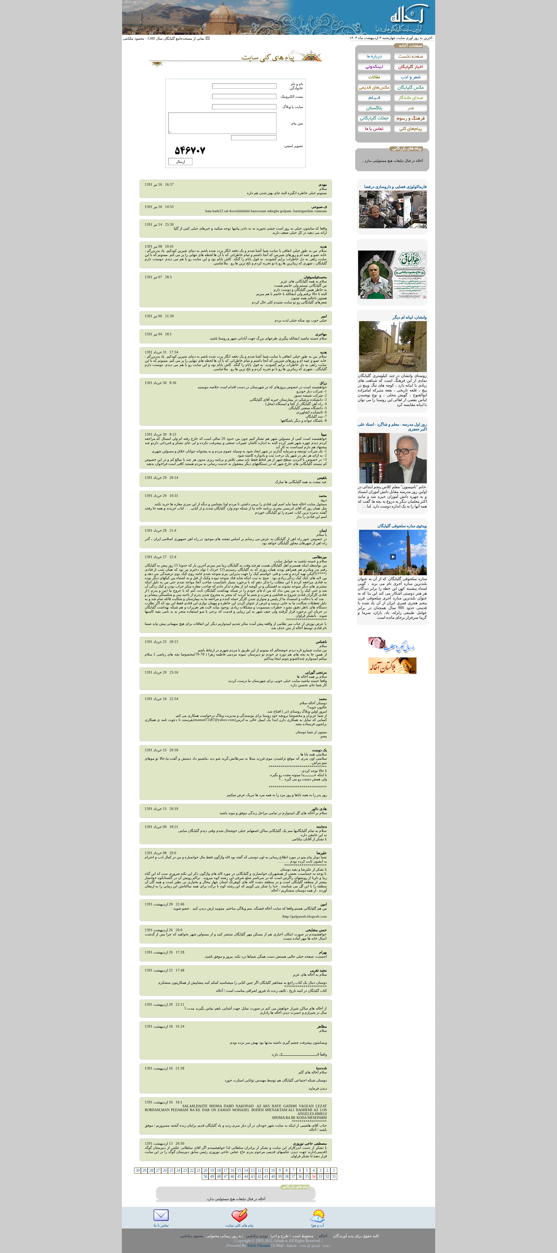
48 (219, 1176)
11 (266, 1170)
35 (307, 1176)
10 (273, 1170)
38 (286, 1176)
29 (144, 1170)
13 (253, 1170)
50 (205, 1176)
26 (165, 1170)
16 (232, 1170)
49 (212, 1176)
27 (158, 1170)
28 (151, 1170)
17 (226, 1170)
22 (192, 1170)
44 (246, 1176)
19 (212, 1170)
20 (205, 1170)
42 (259, 1176)
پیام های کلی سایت (239, 1225)
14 (246, 1170)
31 (334, 1176)
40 (273, 1176)
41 (266, 1176)
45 (239, 1176)
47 (226, 1176)
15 (239, 1170)
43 (253, 1176)
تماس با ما (161, 1225)
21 (198, 1170)
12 (259, 1170)
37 (293, 1176)
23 (185, 1170)
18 (219, 1170)
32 (327, 1176)
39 (280, 1176)
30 (138, 1170)
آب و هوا (317, 1225)
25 (171, 1170)
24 (178, 1170)
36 (300, 1176)
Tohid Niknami (259, 1245)
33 (320, 1176)
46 (232, 1176)
